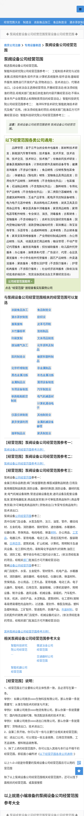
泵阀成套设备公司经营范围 (27, 34)
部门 (26, 560)
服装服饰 (17, 323)
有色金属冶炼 (45, 374)
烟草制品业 (18, 433)
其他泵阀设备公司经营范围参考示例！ (27, 631)
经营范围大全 (12, 22)
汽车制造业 (44, 389)
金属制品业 (18, 382)
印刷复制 (17, 338)
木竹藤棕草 (18, 330)
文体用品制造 (45, 338)
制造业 (27, 22)
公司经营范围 (23, 477)
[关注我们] (79, 762)
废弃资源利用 (20, 421)
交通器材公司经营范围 (45, 658)
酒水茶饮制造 (20, 316)
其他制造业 (44, 414)
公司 (18, 516)
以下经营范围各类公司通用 (56, 754)
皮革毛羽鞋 (44, 323)
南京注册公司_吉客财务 (29, 9)
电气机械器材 (45, 396)
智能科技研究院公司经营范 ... (19, 649)
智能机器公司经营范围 (19, 669)
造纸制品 (42, 330)
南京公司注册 (12, 45)
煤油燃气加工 (20, 345)
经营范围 (26, 516)
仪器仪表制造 (20, 414)
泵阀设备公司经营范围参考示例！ (24, 449)
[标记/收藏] (79, 771)
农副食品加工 (42, 22)
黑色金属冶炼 (20, 374)
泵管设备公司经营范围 (59, 34)
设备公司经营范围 (20, 565)
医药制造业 (18, 356)
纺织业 (41, 316)
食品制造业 (60, 22)
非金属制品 (44, 367)
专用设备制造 (33, 45)
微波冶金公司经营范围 (45, 647)
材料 (53, 532)
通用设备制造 (45, 382)
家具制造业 (44, 433)
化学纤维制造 (20, 367)
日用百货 (15, 543)
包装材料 (67, 609)
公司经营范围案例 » (20, 281)
